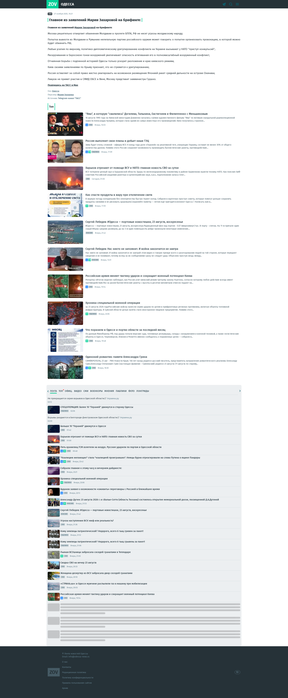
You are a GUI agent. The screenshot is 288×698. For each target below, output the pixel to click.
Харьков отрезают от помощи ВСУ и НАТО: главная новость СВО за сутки (132, 168)
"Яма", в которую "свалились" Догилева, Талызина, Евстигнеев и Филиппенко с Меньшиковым (147, 114)
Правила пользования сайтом (77, 683)
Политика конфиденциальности (77, 677)
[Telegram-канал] (224, 4)
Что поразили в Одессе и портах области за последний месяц (125, 330)
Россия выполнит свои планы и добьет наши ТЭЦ (117, 141)
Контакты (66, 667)
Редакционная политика (74, 672)
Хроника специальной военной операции (113, 303)
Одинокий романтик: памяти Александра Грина (116, 357)
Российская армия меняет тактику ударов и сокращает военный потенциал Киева (139, 276)
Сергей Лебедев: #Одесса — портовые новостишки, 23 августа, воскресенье (134, 222)
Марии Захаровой (85, 27)
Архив (65, 688)
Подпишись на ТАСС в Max (63, 85)
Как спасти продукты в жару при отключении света (119, 195)
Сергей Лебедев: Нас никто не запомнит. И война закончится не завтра (132, 249)
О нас (65, 662)
